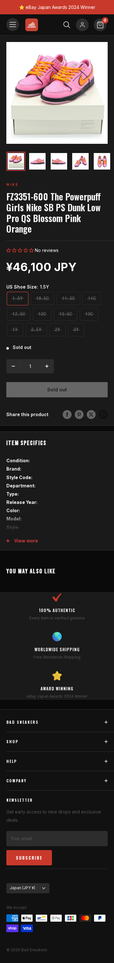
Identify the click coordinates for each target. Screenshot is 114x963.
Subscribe (29, 858)
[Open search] (66, 24)
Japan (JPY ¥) (22, 887)
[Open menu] (12, 24)
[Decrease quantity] (13, 366)
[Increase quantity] (47, 366)
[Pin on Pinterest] (79, 414)
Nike (12, 184)
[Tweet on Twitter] (91, 414)
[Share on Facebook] (67, 414)
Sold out (57, 390)
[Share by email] (103, 414)
